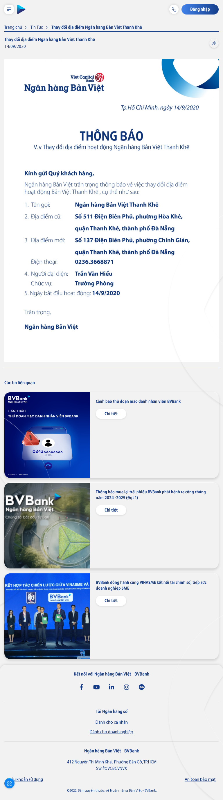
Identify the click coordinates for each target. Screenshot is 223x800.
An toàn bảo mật (200, 780)
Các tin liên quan (19, 382)
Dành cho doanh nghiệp (111, 732)
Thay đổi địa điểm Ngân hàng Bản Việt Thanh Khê (96, 27)
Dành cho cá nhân (112, 722)
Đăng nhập (200, 9)
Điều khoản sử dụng (25, 780)
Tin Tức (36, 27)
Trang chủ (13, 27)
